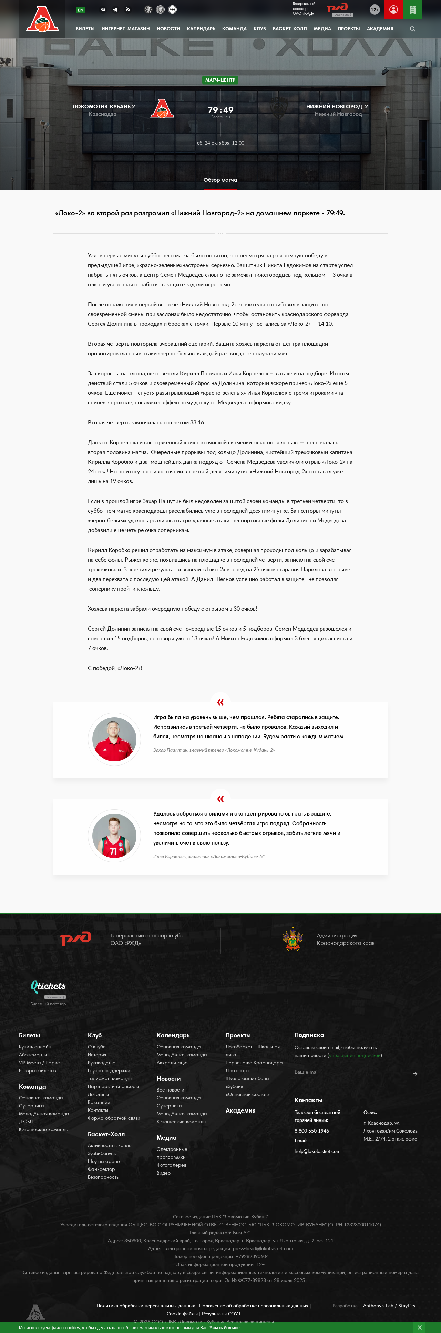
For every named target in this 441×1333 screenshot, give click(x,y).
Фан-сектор (101, 1169)
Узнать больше (224, 1327)
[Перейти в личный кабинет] (393, 9)
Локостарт (237, 1071)
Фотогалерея (171, 1165)
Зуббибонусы (102, 1154)
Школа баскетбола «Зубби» (247, 1083)
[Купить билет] (412, 9)
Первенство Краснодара (254, 1063)
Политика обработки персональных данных (146, 1306)
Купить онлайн (35, 1047)
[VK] (103, 11)
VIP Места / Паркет (40, 1063)
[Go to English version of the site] (80, 10)
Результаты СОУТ (221, 1314)
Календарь (201, 29)
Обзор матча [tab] (220, 180)
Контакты (98, 1110)
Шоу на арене (104, 1161)
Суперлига (31, 1106)
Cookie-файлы (183, 1314)
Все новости (170, 1090)
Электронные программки (172, 1153)
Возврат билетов (37, 1071)
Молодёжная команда (44, 1114)
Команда (234, 29)
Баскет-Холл (290, 29)
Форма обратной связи (114, 1118)
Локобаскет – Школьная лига (253, 1051)
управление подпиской (355, 1055)
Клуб (260, 29)
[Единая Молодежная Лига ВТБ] (160, 9)
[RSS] (128, 11)
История (97, 1055)
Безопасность (103, 1177)
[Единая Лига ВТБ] (148, 9)
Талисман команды (110, 1079)
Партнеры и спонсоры (113, 1087)
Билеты (85, 29)
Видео (164, 1173)
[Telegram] (115, 11)
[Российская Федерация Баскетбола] (172, 9)
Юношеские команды (44, 1130)
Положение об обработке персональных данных (254, 1306)
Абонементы (33, 1055)
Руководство (101, 1063)
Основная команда (41, 1098)
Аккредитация (172, 1063)
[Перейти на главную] (42, 19)
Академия (380, 29)
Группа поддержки (109, 1071)
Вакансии (99, 1102)
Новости (168, 29)
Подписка (309, 1036)
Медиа (322, 29)
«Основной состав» (248, 1095)
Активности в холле (110, 1146)
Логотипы (98, 1095)
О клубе (97, 1047)
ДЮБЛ (26, 1122)
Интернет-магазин (126, 29)
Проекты (349, 29)
